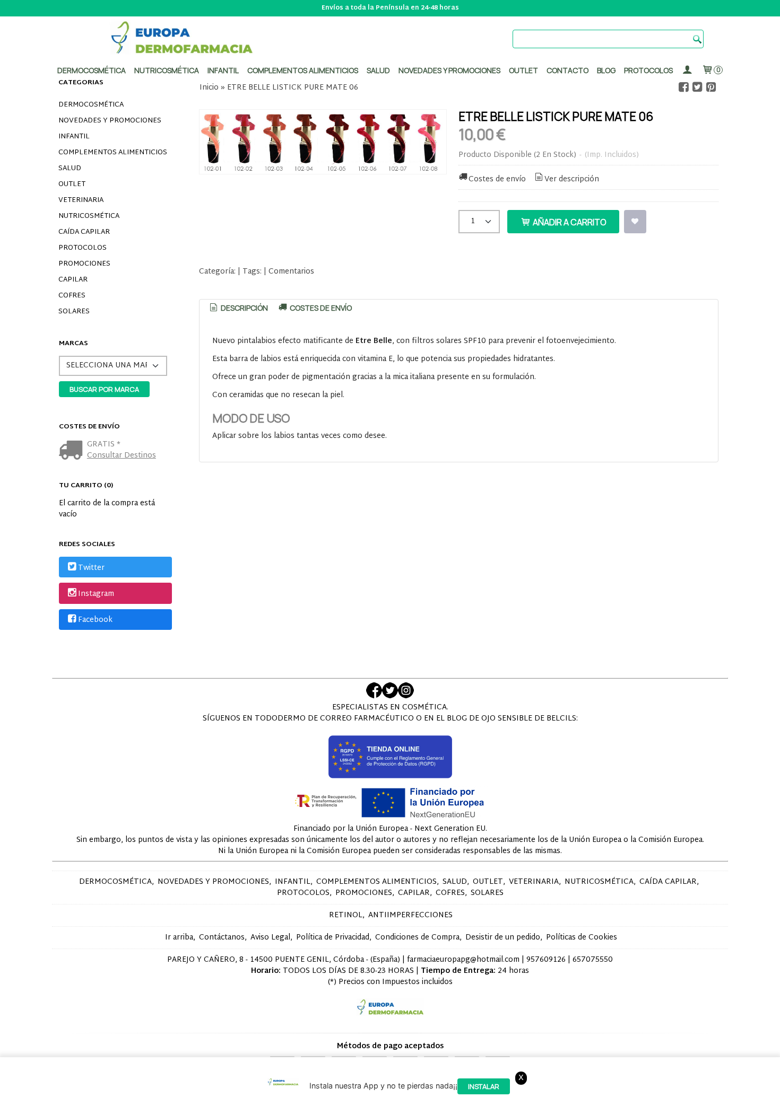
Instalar (483, 1086)
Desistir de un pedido (502, 937)
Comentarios (291, 271)
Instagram (96, 594)
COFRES (71, 295)
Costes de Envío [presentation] (320, 308)
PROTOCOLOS (648, 70)
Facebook (95, 620)
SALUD (69, 168)
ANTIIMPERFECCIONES (410, 915)
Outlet (523, 70)
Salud (378, 70)
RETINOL (345, 915)
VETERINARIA (80, 200)
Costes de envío (497, 179)
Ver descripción (571, 179)
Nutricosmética (166, 70)
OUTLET (71, 184)
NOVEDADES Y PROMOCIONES (109, 121)
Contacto (567, 70)
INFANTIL (74, 136)
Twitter (91, 568)
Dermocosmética (91, 70)
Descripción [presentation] (243, 308)
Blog (606, 70)
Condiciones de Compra (417, 937)
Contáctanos (222, 937)
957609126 (546, 960)
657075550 (593, 960)
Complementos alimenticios (302, 70)
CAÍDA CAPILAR (84, 232)
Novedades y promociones (449, 70)
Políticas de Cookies (581, 937)
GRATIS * (103, 444)
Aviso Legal (270, 937)
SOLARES (74, 311)
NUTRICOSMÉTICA (88, 216)
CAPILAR (73, 280)
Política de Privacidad (332, 937)
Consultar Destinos (121, 455)
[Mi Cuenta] (687, 70)
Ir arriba (179, 937)
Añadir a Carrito (568, 222)
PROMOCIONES (84, 264)
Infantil (223, 70)
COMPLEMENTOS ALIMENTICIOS (112, 152)
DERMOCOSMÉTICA (91, 105)
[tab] (238, 308)
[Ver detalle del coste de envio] (73, 451)
